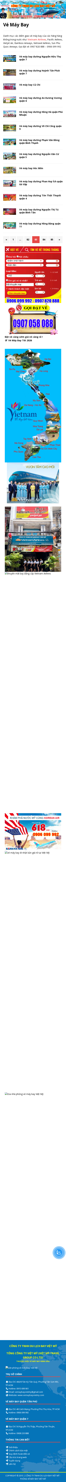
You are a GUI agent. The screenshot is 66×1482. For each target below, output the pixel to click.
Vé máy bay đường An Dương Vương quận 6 (40, 99)
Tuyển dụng (14, 1460)
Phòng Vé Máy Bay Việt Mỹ (33, 1478)
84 (44, 239)
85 (52, 239)
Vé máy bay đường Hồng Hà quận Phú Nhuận (41, 113)
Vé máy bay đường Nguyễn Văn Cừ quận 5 (39, 155)
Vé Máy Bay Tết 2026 (20, 340)
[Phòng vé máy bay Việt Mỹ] (33, 16)
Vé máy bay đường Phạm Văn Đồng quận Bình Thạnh (39, 141)
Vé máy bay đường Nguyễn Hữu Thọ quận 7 (40, 58)
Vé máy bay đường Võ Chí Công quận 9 (40, 127)
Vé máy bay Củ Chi (29, 84)
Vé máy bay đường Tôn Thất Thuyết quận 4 (40, 197)
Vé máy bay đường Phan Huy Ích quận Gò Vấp (41, 183)
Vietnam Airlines (37, 39)
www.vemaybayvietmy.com (31, 1395)
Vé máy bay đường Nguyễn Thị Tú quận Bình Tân (38, 211)
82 (28, 239)
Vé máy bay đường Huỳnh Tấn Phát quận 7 (39, 72)
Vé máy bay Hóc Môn (31, 168)
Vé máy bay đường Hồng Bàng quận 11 (40, 225)
